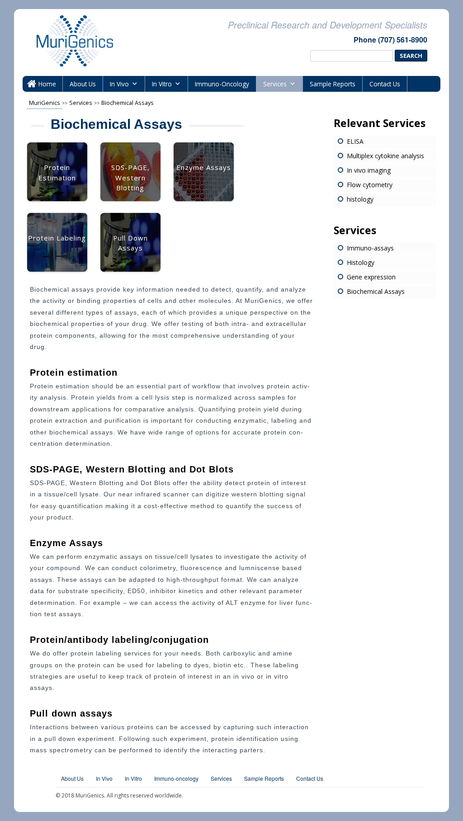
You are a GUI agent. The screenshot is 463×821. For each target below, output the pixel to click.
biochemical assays (127, 103)
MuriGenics (44, 103)
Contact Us (384, 84)
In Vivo (119, 84)
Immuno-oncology (176, 778)
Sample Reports (332, 84)
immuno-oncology (222, 84)
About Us (83, 84)
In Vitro (162, 84)
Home (47, 84)
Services (275, 84)
